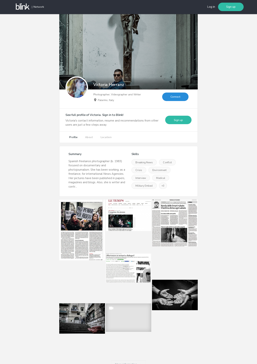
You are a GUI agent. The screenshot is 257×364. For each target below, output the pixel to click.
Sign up (231, 7)
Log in (211, 7)
